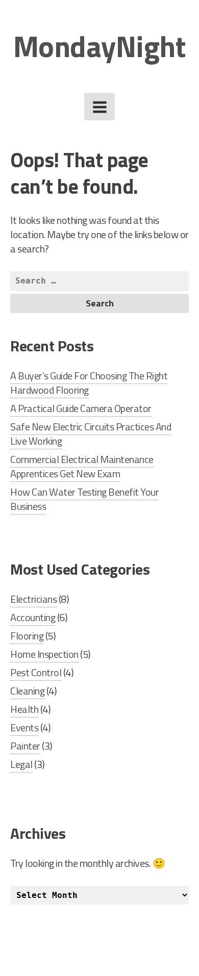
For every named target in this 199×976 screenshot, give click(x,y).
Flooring (26, 636)
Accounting (32, 617)
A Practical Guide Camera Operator (81, 408)
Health (24, 709)
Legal (21, 764)
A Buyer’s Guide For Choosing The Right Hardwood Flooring (88, 383)
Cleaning (27, 691)
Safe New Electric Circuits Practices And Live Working (90, 434)
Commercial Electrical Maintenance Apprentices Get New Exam (82, 466)
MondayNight (99, 46)
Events (24, 727)
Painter (25, 746)
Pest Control (35, 672)
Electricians (33, 599)
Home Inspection (44, 654)
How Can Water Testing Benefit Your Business (84, 499)
